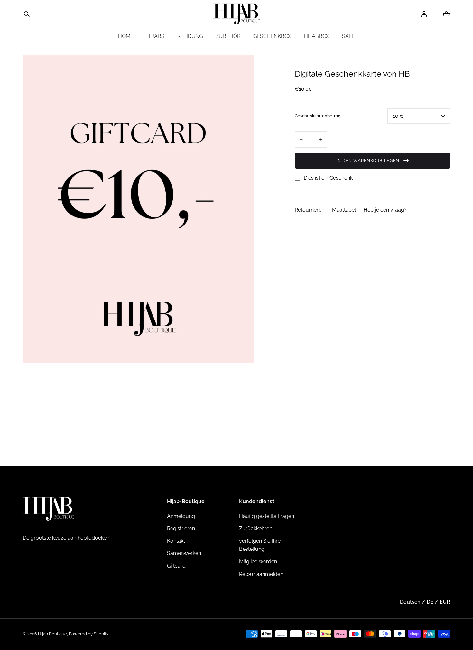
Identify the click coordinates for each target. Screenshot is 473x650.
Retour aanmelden (261, 574)
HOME (126, 36)
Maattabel (344, 209)
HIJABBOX (316, 36)
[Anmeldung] (424, 14)
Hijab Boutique (52, 633)
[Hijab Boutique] (236, 14)
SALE (348, 36)
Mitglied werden (258, 562)
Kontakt (176, 541)
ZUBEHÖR (228, 36)
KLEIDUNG (190, 36)
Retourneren (309, 209)
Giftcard (176, 566)
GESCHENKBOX (272, 36)
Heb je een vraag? (385, 209)
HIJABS (155, 36)
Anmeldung (181, 516)
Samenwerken (184, 553)
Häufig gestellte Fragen (266, 516)
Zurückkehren (255, 528)
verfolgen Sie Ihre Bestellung (260, 545)
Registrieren (181, 528)
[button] (27, 14)
